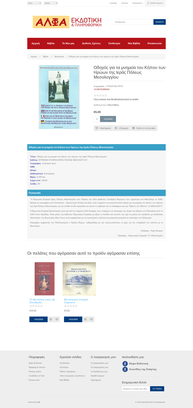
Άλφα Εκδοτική (35, 363)
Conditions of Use (37, 376)
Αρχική (36, 43)
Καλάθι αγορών (97, 376)
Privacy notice (35, 371)
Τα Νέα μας (68, 43)
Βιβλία (50, 43)
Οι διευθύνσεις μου (99, 371)
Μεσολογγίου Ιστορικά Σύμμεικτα (76, 301)
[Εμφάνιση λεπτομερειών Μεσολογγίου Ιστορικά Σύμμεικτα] (79, 278)
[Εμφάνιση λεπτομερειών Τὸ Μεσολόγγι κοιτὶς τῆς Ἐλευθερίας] (44, 278)
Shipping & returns (37, 367)
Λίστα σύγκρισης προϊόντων (72, 376)
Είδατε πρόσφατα (67, 371)
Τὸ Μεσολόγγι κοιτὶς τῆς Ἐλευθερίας (42, 301)
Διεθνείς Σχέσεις (91, 43)
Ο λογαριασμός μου (99, 363)
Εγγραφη (113, 3)
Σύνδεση (124, 3)
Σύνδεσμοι (114, 43)
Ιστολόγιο (64, 367)
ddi (39, 402)
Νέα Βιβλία (134, 43)
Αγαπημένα (96, 380)
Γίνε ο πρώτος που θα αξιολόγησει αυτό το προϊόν (116, 99)
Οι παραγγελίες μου (99, 367)
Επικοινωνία (155, 43)
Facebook (124, 363)
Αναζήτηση (65, 363)
